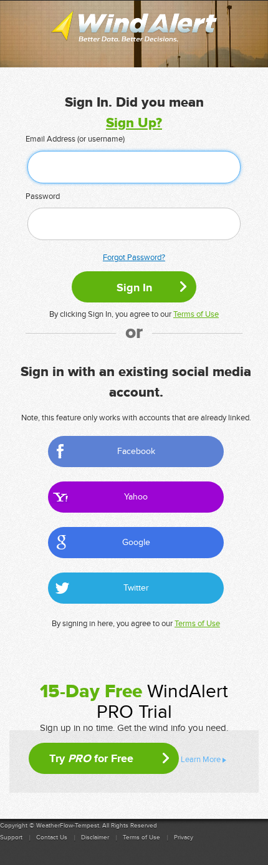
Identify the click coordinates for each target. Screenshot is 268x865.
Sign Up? (134, 123)
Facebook (136, 451)
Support (11, 837)
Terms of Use (196, 314)
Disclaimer (95, 837)
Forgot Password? (134, 258)
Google (136, 542)
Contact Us (51, 837)
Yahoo (136, 496)
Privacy (183, 837)
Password (43, 196)
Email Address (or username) (75, 139)
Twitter (136, 587)
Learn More (201, 760)
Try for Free (91, 758)
